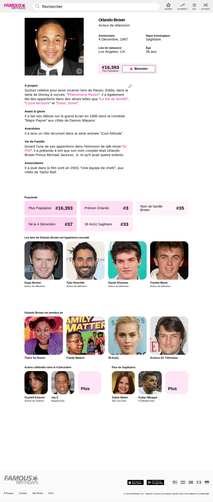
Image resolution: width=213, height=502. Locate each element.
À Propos (8, 493)
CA (122, 52)
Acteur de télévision (114, 25)
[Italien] (199, 482)
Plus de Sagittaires (123, 367)
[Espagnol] (183, 482)
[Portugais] (191, 482)
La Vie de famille (113, 99)
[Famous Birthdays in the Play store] (155, 482)
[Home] (54, 480)
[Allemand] (207, 482)
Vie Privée (37, 493)
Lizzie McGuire (38, 103)
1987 (124, 39)
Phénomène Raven (83, 95)
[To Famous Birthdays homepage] (14, 6)
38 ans (151, 52)
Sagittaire (153, 39)
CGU (50, 493)
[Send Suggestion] (130, 86)
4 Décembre (108, 39)
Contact (23, 493)
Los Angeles (108, 52)
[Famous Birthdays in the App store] (135, 482)
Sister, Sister (67, 103)
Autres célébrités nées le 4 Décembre (48, 367)
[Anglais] (175, 482)
